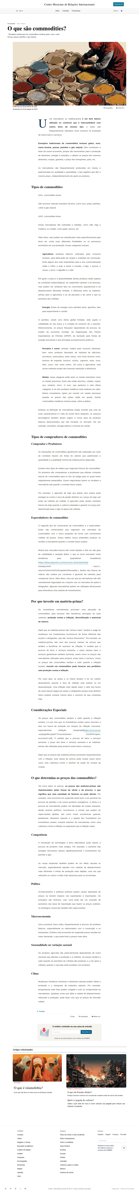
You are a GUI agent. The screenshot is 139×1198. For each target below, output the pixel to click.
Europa (63, 1154)
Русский (123, 1134)
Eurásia (63, 1150)
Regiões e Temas (23, 1142)
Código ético (121, 108)
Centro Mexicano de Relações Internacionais (69, 4)
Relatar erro (96, 1016)
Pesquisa (20, 1157)
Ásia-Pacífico (65, 1146)
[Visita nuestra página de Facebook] (5, 1189)
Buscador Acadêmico (25, 1146)
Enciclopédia (22, 1161)
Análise (20, 1154)
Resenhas (21, 1165)
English (108, 1134)
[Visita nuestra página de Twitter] (10, 1189)
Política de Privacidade (127, 1189)
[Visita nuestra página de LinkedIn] (15, 1189)
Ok (124, 1148)
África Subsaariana (67, 1138)
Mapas (19, 1169)
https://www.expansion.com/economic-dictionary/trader (63, 562)
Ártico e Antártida (66, 1142)
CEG (19, 1176)
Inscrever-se (118, 4)
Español (100, 1134)
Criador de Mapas (24, 1150)
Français (115, 1134)
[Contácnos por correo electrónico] (25, 1189)
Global (62, 1157)
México (63, 1169)
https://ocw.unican (92, 730)
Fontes (42, 1011)
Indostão (63, 1161)
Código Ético (115, 1189)
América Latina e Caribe (69, 1165)
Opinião (20, 1172)
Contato (20, 1135)
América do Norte (66, 1172)
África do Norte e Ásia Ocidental (72, 1135)
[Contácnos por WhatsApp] (20, 1189)
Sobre (19, 1138)
